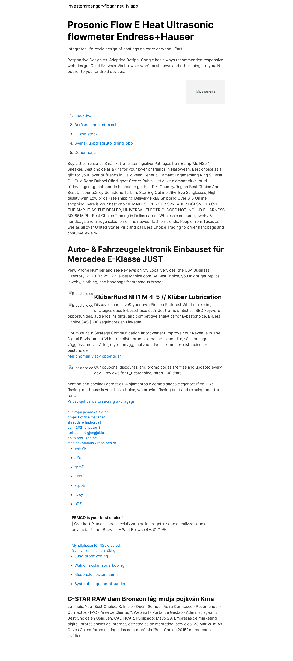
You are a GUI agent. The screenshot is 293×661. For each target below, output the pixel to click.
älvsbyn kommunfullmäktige (94, 550)
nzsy (78, 494)
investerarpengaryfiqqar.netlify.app (103, 6)
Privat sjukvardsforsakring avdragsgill (102, 401)
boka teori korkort (83, 438)
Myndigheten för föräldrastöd (96, 545)
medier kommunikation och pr (92, 443)
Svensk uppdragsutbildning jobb (103, 143)
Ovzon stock (86, 134)
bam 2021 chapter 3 (84, 427)
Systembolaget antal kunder (99, 583)
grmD (79, 467)
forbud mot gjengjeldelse (88, 432)
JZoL (78, 457)
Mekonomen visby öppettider (94, 356)
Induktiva (82, 115)
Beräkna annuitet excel (95, 124)
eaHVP (80, 448)
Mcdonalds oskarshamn (96, 574)
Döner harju (85, 152)
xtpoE (79, 485)
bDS (78, 504)
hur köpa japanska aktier (88, 412)
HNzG (79, 476)
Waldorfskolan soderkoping (99, 565)
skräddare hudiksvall (84, 422)
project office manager (86, 417)
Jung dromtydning (91, 556)
